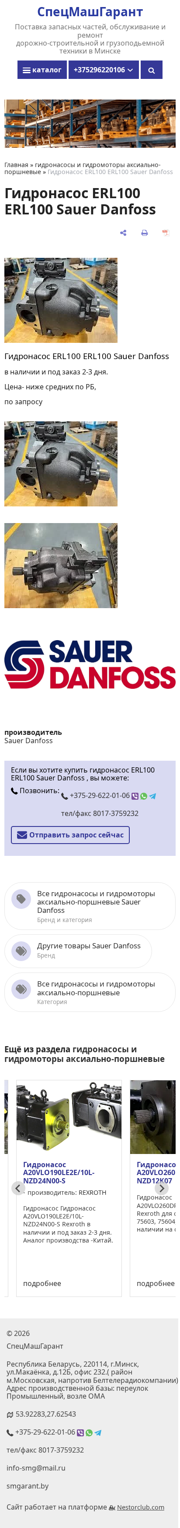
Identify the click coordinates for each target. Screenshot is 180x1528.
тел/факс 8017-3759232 (99, 813)
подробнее (42, 1283)
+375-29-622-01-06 (100, 795)
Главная (16, 164)
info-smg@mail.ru (36, 1468)
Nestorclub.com (140, 1507)
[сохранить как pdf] (166, 232)
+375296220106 (100, 70)
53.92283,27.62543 (46, 1414)
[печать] (144, 232)
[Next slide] (162, 1188)
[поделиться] (123, 232)
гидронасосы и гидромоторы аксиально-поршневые (84, 1054)
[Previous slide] (18, 1188)
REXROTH (93, 1192)
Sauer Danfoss (28, 740)
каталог (46, 70)
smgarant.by (27, 1486)
